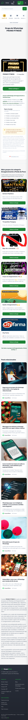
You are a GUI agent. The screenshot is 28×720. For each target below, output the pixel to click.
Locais (17, 690)
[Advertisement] (14, 45)
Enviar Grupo (4, 682)
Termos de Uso (5, 700)
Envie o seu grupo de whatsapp (11, 103)
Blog (16, 682)
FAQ (2, 706)
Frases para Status (20, 688)
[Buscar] (24, 8)
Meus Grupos (4, 684)
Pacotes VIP (4, 689)
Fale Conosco (4, 709)
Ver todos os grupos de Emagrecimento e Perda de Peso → (14, 348)
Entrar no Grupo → (14, 88)
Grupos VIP (4, 686)
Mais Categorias (14, 22)
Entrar (7, 2)
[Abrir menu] (25, 2)
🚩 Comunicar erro (14, 156)
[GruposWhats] (2, 3)
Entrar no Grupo (14, 202)
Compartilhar (21, 74)
